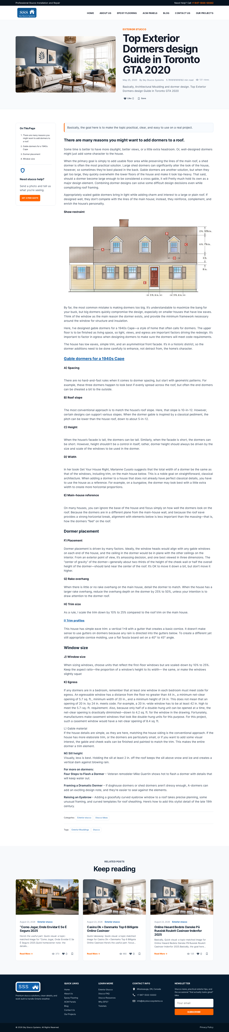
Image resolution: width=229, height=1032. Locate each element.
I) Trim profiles (74, 620)
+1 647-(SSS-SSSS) (146, 995)
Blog (166, 13)
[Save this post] (72, 953)
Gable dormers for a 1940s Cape (94, 358)
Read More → (26, 953)
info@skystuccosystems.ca (150, 1001)
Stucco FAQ (103, 993)
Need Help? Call (193, 3)
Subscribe (194, 1012)
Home (90, 13)
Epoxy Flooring (127, 13)
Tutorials (102, 1006)
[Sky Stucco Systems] (27, 12)
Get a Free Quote (30, 198)
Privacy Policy (206, 1027)
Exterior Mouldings (80, 829)
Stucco (96, 829)
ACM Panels (150, 13)
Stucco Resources (107, 997)
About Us (105, 13)
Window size (29, 159)
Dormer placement (31, 154)
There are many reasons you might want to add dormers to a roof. (36, 138)
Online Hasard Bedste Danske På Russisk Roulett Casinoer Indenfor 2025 (178, 930)
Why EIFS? (103, 1001)
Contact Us (182, 13)
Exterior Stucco (105, 989)
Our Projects (204, 13)
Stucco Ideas (101, 817)
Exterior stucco (84, 817)
